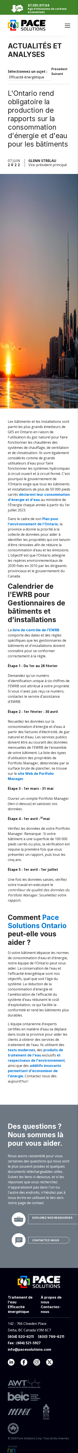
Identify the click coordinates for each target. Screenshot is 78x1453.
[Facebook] (26, 1363)
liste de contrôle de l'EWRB (36, 630)
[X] (52, 1363)
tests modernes (21, 1050)
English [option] (65, 18)
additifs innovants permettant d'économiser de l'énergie (34, 1070)
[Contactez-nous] (18, 1240)
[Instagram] (39, 1363)
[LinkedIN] (14, 1363)
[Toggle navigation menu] (67, 25)
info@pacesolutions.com (29, 1349)
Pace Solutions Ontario (37, 921)
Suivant (57, 74)
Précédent (59, 69)
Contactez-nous (45, 1240)
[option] (65, 18)
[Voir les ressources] (18, 1219)
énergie (17, 500)
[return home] (27, 28)
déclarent (28, 494)
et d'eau (32, 500)
